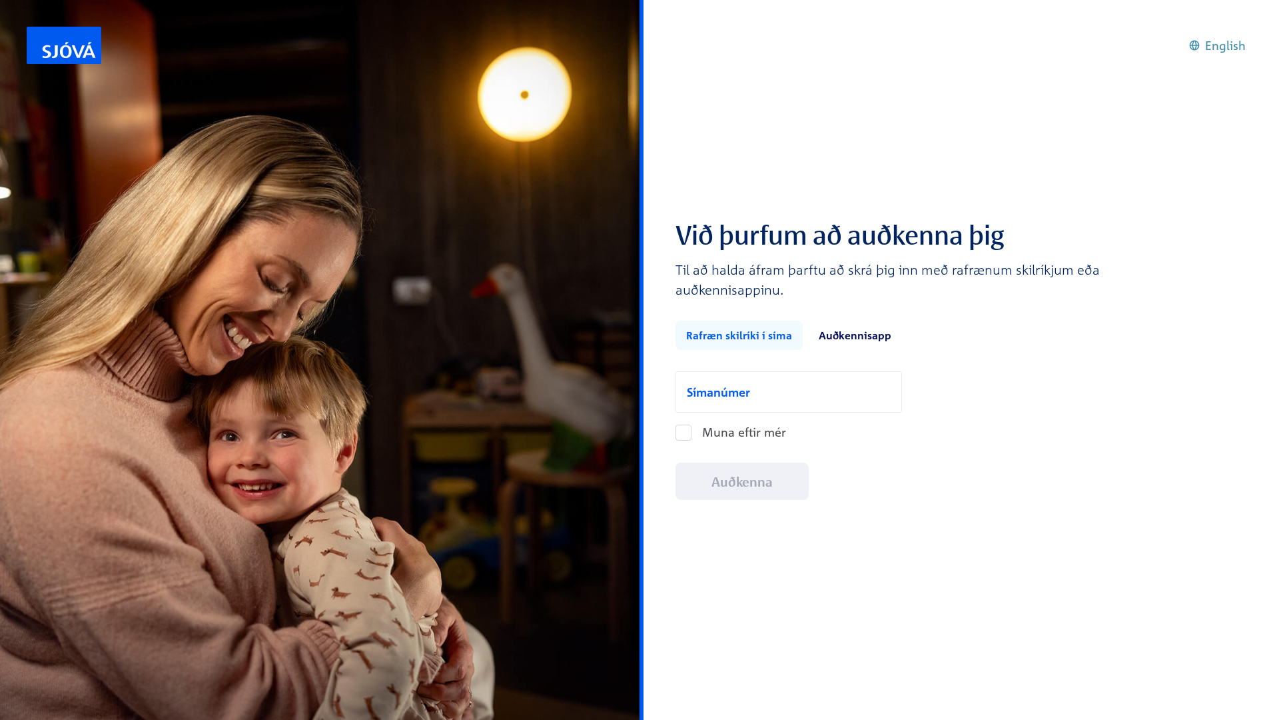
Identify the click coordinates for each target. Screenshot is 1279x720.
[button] (1217, 46)
